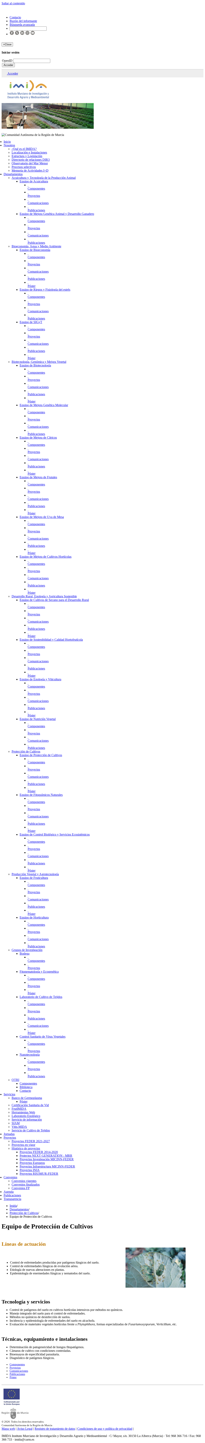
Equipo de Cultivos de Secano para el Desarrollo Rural (54, 600)
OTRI (15, 1080)
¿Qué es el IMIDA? (24, 149)
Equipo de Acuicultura (34, 181)
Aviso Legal (24, 1428)
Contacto (25, 1090)
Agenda (9, 1191)
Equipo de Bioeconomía (35, 250)
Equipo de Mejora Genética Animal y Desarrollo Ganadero (57, 214)
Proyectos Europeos (32, 1163)
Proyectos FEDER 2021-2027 (31, 1141)
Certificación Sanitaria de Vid (30, 1105)
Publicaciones (36, 210)
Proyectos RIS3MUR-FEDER (39, 1173)
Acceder (8, 65)
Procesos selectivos (24, 167)
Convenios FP (21, 1188)
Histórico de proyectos (26, 1148)
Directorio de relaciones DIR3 (31, 159)
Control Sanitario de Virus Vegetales (42, 1036)
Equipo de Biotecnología (35, 365)
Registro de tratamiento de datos (55, 1428)
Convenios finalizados (26, 1184)
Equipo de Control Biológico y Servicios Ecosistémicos (55, 834)
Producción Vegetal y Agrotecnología (35, 874)
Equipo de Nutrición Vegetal (38, 719)
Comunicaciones (38, 203)
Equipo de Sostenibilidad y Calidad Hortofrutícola (51, 639)
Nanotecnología (30, 1054)
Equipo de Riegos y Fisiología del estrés (45, 289)
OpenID (7, 60)
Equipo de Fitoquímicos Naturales (41, 794)
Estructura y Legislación (27, 156)
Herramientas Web (23, 1112)
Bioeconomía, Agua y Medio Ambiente (36, 246)
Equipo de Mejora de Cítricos (38, 437)
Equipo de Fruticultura (34, 877)
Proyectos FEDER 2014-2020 (39, 1152)
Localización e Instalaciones (29, 152)
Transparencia (12, 1199)
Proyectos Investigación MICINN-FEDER (47, 1159)
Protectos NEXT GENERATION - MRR (46, 1155)
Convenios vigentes (24, 1181)
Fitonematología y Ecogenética (39, 971)
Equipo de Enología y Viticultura (40, 679)
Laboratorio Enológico (26, 1116)
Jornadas (9, 1134)
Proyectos (34, 195)
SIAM (16, 1123)
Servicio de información (27, 1119)
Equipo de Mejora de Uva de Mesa (42, 517)
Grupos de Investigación (27, 950)
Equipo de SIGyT (31, 322)
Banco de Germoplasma (27, 1098)
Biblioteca (26, 1087)
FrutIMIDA (19, 1108)
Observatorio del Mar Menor (30, 163)
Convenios (10, 1177)
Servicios (9, 1094)
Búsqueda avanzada (22, 24)
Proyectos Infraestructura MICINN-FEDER (47, 1166)
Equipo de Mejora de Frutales (38, 477)
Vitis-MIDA (19, 1126)
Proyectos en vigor (23, 1145)
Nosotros (9, 145)
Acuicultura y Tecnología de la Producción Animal (44, 177)
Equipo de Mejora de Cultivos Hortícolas (45, 556)
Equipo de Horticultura (34, 917)
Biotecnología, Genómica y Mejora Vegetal (39, 361)
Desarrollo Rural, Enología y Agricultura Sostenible (44, 596)
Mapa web (8, 1428)
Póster (31, 286)
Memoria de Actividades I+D (30, 170)
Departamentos (13, 174)
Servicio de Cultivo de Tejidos (31, 1130)
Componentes (36, 188)
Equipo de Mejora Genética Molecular (44, 405)
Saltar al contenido (13, 3)
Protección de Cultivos (26, 751)
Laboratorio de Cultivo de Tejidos (41, 997)
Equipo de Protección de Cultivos (41, 755)
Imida (13, 1205)
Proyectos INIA (30, 1170)
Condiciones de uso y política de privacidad (104, 1428)
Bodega (24, 953)
